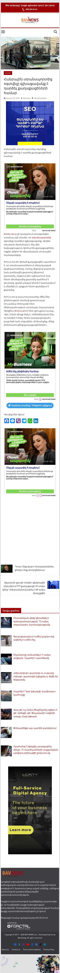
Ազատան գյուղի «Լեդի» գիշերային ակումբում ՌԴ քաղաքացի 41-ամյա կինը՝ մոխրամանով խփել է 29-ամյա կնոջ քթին (23, 588)
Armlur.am (9, 233)
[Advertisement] (30, 530)
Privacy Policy (48, 949)
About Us (5, 949)
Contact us (16, 949)
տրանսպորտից (41, 237)
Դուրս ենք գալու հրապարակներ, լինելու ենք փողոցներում (34, 568)
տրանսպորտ (40, 98)
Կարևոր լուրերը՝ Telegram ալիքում (31, 405)
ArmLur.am (20, 310)
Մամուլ (8, 73)
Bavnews (26, 98)
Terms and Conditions (32, 949)
